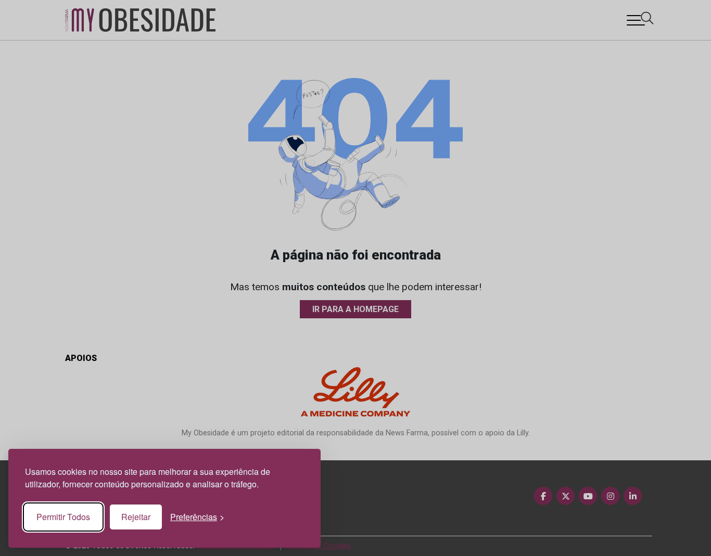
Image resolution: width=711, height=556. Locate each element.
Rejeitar (135, 517)
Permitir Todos (63, 517)
